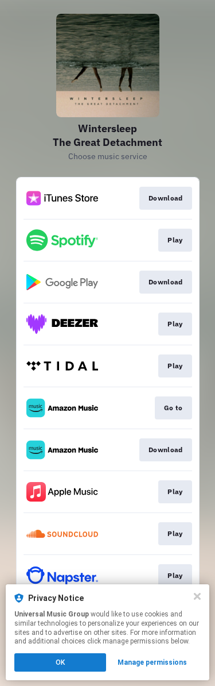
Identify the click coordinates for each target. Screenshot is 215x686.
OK (60, 662)
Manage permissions (152, 662)
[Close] (197, 596)
